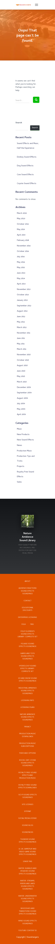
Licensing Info (27, 700)
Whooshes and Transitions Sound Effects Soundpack (27, 911)
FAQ (32, 624)
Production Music (24, 451)
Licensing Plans (27, 707)
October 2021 (23, 224)
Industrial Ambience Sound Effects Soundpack (27, 691)
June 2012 (21, 316)
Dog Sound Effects (25, 166)
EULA (24, 624)
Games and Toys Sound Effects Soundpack (27, 656)
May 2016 (21, 262)
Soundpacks (27, 832)
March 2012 (22, 327)
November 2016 (23, 246)
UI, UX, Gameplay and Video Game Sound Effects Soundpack (27, 852)
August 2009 (22, 398)
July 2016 (21, 256)
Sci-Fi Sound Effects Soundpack (27, 796)
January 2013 (22, 300)
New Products (23, 434)
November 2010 (24, 354)
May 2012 (21, 322)
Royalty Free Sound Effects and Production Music (27, 775)
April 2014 (21, 284)
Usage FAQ (27, 861)
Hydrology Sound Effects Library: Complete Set (27, 669)
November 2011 (23, 333)
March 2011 (21, 349)
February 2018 (23, 240)
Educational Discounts (27, 609)
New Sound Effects (25, 440)
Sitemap (27, 811)
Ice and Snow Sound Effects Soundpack (27, 680)
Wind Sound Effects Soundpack (27, 922)
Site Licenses (27, 804)
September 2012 (24, 306)
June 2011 (21, 338)
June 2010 (21, 371)
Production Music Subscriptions (27, 745)
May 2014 (21, 278)
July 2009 (21, 403)
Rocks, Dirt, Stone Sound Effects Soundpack (27, 763)
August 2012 (22, 311)
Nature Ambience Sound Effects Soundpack (27, 717)
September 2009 (24, 393)
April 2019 (21, 235)
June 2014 (21, 273)
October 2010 (23, 360)
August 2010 (22, 365)
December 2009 (24, 387)
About (27, 581)
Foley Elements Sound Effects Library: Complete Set (27, 634)
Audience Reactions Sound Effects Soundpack (28, 591)
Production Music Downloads (27, 735)
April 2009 (21, 414)
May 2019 (21, 229)
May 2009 (21, 409)
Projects (20, 466)
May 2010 (21, 376)
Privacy (27, 727)
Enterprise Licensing (27, 617)
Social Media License (27, 818)
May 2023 (21, 218)
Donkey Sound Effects (26, 157)
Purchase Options (27, 753)
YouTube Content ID (27, 930)
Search (19, 123)
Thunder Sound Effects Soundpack (27, 841)
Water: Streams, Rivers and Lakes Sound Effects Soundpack (27, 885)
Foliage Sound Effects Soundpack (27, 645)
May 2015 (21, 267)
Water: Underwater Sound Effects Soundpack (27, 899)
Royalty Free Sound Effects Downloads (27, 786)
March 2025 (22, 213)
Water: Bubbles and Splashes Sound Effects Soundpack (27, 871)
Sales (19, 482)
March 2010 (22, 382)
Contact (27, 601)
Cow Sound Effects (25, 174)
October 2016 (23, 251)
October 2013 (23, 295)
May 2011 (21, 344)
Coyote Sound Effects (26, 183)
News (19, 445)
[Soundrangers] (24, 5)
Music (19, 429)
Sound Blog (27, 825)
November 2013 (23, 289)
